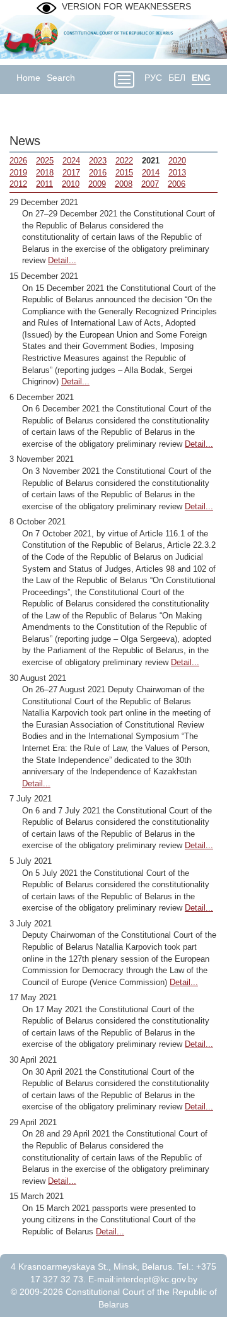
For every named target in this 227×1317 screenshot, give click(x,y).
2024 (71, 160)
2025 (45, 160)
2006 (176, 184)
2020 (177, 160)
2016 (98, 172)
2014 (151, 172)
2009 (97, 184)
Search (61, 78)
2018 (45, 172)
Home (28, 78)
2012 (18, 184)
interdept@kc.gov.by (156, 1279)
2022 (124, 160)
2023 (98, 160)
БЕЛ (176, 78)
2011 (44, 184)
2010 (70, 184)
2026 (18, 160)
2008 (123, 184)
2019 (18, 172)
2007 (150, 184)
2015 (124, 172)
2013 (177, 172)
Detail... (62, 260)
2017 (71, 172)
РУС (153, 78)
